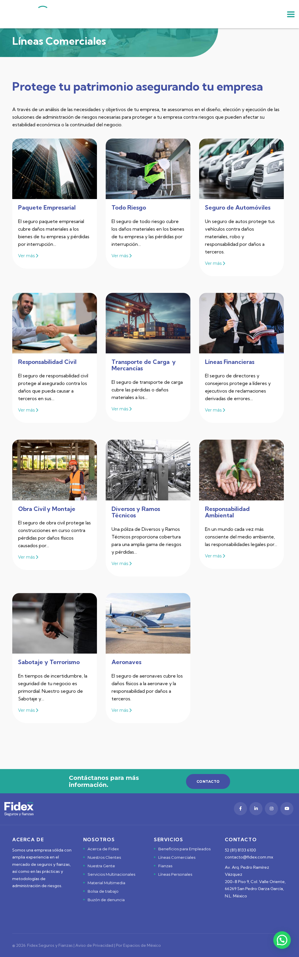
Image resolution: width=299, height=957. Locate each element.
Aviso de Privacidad (94, 945)
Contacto (208, 781)
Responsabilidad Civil (47, 361)
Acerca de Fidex (103, 849)
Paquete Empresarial (47, 207)
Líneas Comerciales (176, 857)
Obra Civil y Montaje (46, 508)
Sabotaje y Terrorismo (49, 662)
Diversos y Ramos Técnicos (136, 512)
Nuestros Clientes (104, 857)
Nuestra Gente (101, 865)
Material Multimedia (106, 882)
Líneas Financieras (229, 361)
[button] (282, 940)
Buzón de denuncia (106, 899)
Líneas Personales (175, 874)
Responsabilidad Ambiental (227, 512)
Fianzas (165, 865)
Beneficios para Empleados (184, 849)
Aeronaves (127, 662)
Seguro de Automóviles (237, 207)
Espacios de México (142, 945)
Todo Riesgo (129, 207)
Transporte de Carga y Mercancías (144, 365)
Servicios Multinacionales (111, 874)
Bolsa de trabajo (103, 891)
